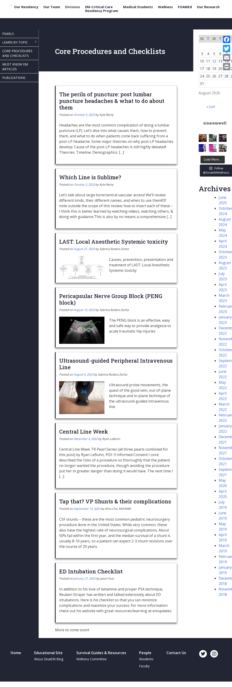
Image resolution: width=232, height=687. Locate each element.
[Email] (226, 57)
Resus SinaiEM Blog (48, 659)
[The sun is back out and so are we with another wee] (202, 148)
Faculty (144, 666)
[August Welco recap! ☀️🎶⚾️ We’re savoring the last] (223, 138)
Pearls (8, 34)
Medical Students (138, 7)
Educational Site (48, 652)
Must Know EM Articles (15, 66)
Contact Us (176, 652)
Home (16, 652)
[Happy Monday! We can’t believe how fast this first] (213, 148)
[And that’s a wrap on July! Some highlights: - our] (223, 148)
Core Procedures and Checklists (17, 53)
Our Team (51, 7)
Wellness (165, 7)
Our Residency (26, 7)
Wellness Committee (91, 659)
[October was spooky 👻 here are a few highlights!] (202, 138)
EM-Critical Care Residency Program (101, 8)
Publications (13, 77)
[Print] (226, 66)
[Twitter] (226, 48)
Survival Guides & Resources (101, 652)
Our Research (208, 7)
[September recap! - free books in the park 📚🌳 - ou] (213, 138)
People (145, 652)
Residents (146, 659)
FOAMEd (185, 7)
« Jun (211, 106)
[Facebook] (226, 39)
